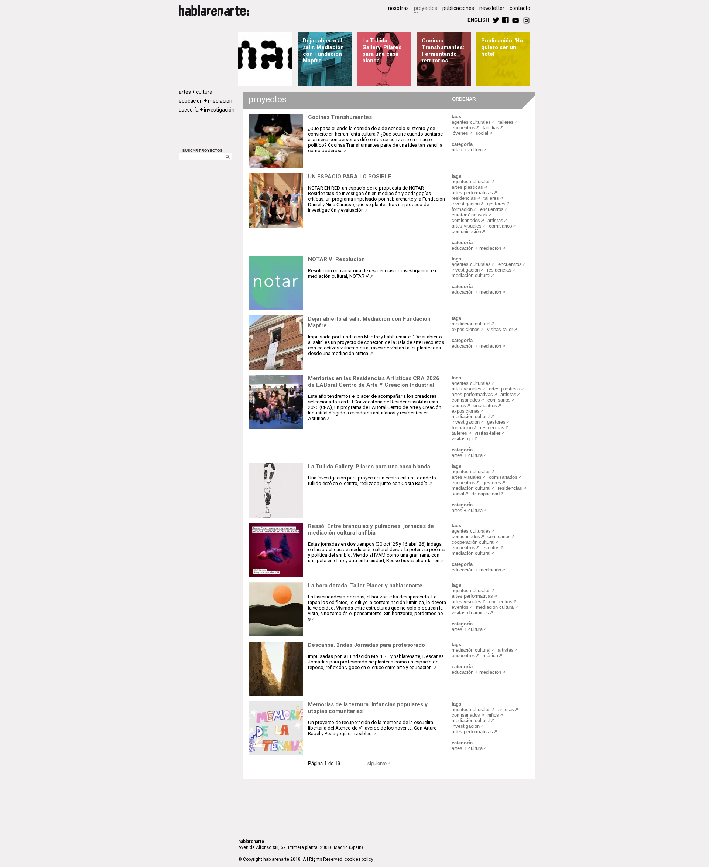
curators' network (470, 215)
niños (493, 715)
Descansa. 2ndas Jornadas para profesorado (366, 645)
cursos (459, 405)
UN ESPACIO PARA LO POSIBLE (349, 176)
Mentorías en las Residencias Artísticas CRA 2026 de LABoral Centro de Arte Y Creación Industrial (373, 381)
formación (462, 209)
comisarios (500, 226)
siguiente (377, 763)
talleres (506, 122)
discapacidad (486, 493)
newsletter (491, 8)
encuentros (463, 127)
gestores (496, 203)
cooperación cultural (473, 542)
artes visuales (467, 226)
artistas (495, 220)
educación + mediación (205, 101)
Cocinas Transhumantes (340, 117)
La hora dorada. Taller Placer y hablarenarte (365, 585)
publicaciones (458, 8)
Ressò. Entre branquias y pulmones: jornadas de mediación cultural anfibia (371, 529)
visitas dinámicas (470, 612)
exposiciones (466, 329)
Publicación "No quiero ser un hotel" (502, 47)
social (482, 133)
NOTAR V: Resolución (336, 259)
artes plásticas (467, 187)
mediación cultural (471, 275)
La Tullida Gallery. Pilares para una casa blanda (381, 50)
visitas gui (462, 438)
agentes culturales (471, 122)
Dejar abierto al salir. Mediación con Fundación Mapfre (323, 50)
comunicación (466, 231)
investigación (466, 203)
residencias (464, 198)
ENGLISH (478, 19)
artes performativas (472, 192)
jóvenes (460, 133)
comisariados (466, 220)
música (490, 655)
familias (491, 127)
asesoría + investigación (206, 110)
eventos (491, 547)
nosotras (398, 8)
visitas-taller (500, 329)
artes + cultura (195, 92)
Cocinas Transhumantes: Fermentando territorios (443, 50)
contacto (520, 8)
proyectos (425, 8)
